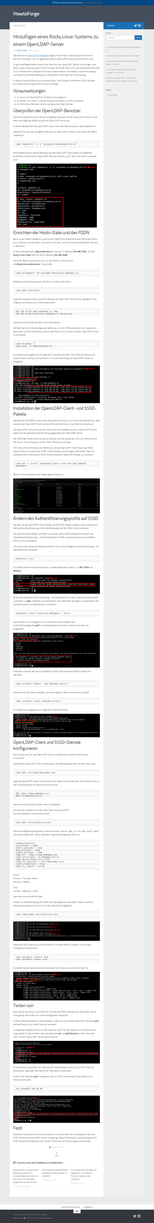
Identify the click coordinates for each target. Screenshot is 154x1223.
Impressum (88, 1207)
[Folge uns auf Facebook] (139, 25)
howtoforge (22, 51)
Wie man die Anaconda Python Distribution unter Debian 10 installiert (55, 1173)
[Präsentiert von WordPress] (24, 1218)
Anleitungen (19, 26)
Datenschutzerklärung (70, 1207)
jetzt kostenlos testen (93, 2)
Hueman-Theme (45, 1218)
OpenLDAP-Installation (38, 55)
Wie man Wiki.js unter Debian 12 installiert (123, 56)
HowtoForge (26, 14)
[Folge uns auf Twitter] (135, 25)
